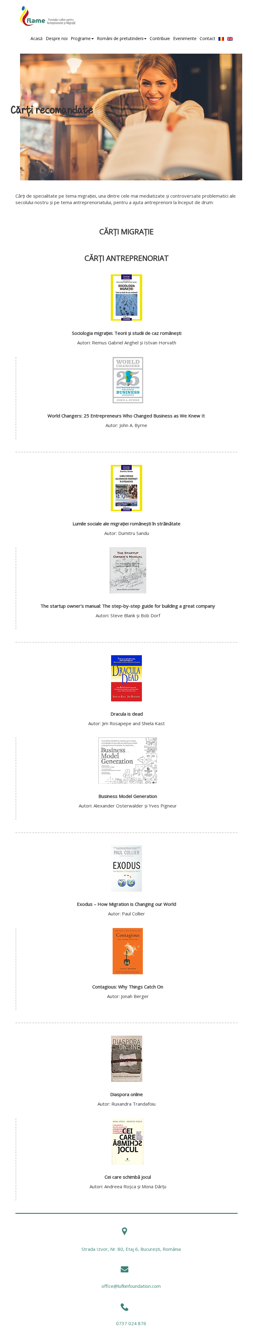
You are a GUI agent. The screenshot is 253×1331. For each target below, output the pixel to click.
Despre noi (57, 38)
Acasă (37, 38)
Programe (81, 38)
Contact (207, 38)
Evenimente (185, 38)
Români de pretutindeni (120, 38)
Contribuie (160, 38)
